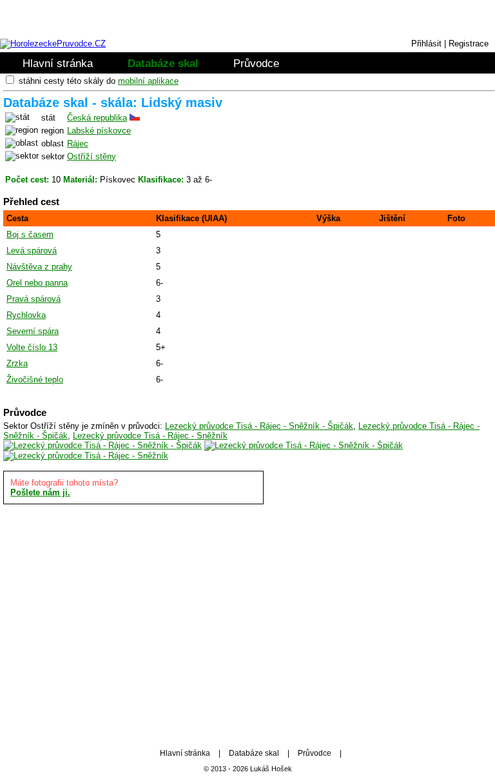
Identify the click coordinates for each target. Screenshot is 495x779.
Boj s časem (29, 234)
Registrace (469, 43)
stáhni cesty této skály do (99, 81)
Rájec (77, 143)
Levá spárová (31, 250)
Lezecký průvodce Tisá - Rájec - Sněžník (150, 435)
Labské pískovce (99, 130)
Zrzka (17, 363)
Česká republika (97, 118)
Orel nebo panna (37, 283)
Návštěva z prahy (39, 266)
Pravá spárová (33, 299)
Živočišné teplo (34, 379)
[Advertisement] (247, 620)
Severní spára (32, 331)
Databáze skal (163, 63)
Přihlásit (426, 43)
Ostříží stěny (91, 156)
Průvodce (256, 63)
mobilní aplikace (148, 81)
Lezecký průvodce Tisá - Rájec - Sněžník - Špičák (259, 426)
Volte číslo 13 (31, 347)
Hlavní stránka (58, 63)
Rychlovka (26, 315)
